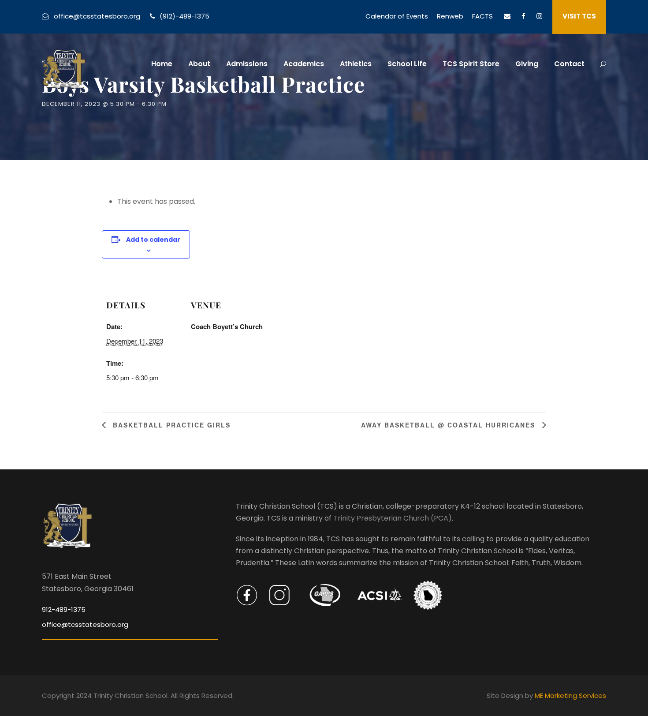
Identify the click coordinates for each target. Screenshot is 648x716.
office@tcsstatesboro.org (97, 16)
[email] (507, 16)
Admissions (247, 64)
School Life (407, 64)
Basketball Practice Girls (170, 424)
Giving (526, 64)
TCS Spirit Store (471, 64)
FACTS (482, 16)
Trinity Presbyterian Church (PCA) (392, 518)
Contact (569, 64)
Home (161, 64)
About (199, 64)
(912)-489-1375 (184, 16)
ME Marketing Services (570, 695)
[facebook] (523, 16)
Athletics (356, 64)
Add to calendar (153, 239)
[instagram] (539, 16)
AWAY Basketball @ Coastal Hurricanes (449, 424)
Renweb (450, 16)
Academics (303, 64)
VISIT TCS (579, 16)
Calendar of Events (396, 16)
